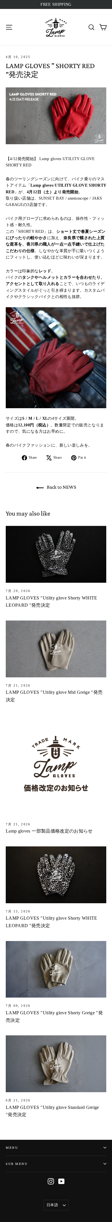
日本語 (52, 1205)
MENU (12, 1148)
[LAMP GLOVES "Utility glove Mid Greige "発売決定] (56, 649)
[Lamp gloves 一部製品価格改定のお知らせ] (56, 765)
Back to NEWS (61, 487)
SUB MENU (17, 1164)
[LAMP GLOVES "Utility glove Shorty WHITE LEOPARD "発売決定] (56, 554)
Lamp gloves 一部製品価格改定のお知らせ (49, 831)
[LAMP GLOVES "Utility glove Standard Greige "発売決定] (56, 1063)
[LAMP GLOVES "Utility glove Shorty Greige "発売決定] (56, 969)
